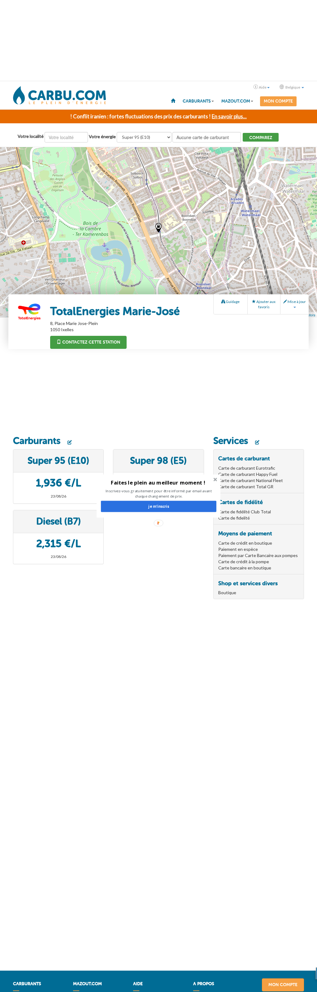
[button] (158, 482)
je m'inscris (158, 506)
